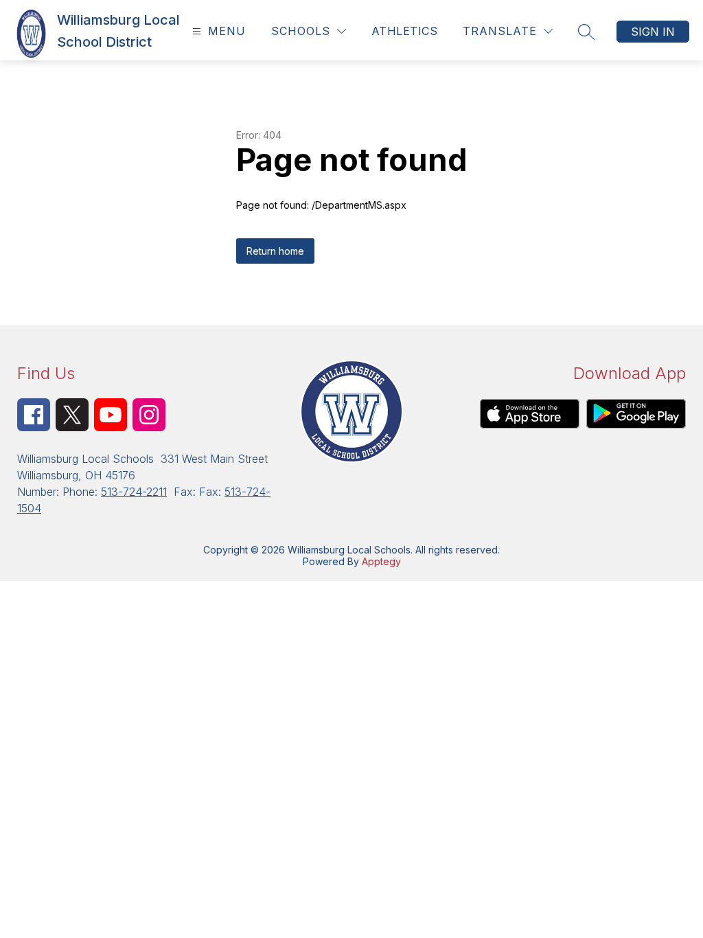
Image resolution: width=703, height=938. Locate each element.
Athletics (404, 31)
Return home (275, 251)
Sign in (653, 31)
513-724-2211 (134, 492)
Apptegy (381, 561)
